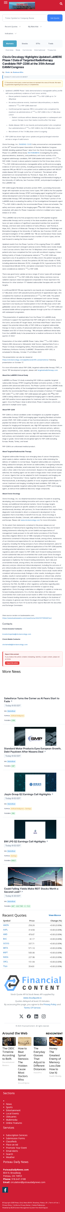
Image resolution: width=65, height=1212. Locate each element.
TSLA (5, 966)
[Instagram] (43, 1016)
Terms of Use (53, 1203)
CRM (13, 720)
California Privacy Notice (22, 1205)
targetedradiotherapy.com (48, 370)
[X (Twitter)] (21, 1016)
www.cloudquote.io (32, 997)
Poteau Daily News (21, 1203)
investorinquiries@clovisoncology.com (16, 634)
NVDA (5, 957)
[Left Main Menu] (5, 2)
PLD (28, 906)
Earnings (28, 808)
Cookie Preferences (38, 1205)
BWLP (14, 860)
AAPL (5, 929)
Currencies (27, 50)
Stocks (25, 43)
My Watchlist (33, 26)
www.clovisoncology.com (30, 520)
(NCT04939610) (34, 153)
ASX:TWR (19, 906)
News (18, 50)
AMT (13, 906)
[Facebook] (29, 1016)
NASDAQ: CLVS (25, 144)
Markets (10, 43)
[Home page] (22, 5)
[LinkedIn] (36, 1016)
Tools (50, 43)
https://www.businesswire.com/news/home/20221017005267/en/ (27, 618)
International (39, 50)
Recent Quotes (11, 26)
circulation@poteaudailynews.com (28, 1182)
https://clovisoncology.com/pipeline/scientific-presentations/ (25, 360)
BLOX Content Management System (23, 1208)
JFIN (13, 813)
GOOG (6, 943)
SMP (13, 766)
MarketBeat (11, 711)
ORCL (5, 961)
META (5, 948)
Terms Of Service (32, 1007)
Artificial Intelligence (17, 716)
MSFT (5, 952)
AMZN (6, 925)
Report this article (12, 663)
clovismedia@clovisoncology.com (15, 644)
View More (54, 915)
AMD (5, 934)
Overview (9, 50)
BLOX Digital (43, 1208)
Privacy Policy (50, 1004)
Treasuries (52, 50)
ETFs (38, 43)
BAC (5, 939)
